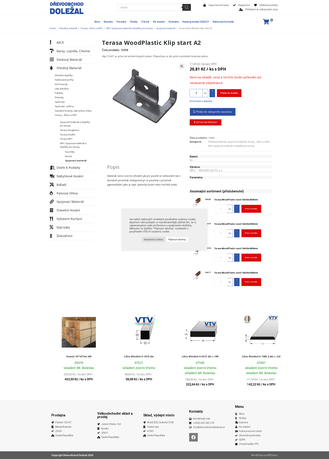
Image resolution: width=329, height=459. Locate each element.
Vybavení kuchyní (69, 219)
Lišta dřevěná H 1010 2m (139, 356)
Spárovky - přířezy (64, 106)
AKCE (60, 42)
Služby (133, 21)
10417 (208, 272)
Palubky (59, 92)
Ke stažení (159, 21)
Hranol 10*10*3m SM (78, 356)
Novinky (108, 21)
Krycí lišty (70, 151)
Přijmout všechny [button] (177, 239)
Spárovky (60, 101)
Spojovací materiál (165, 28)
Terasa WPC (66, 138)
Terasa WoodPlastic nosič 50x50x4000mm (236, 199)
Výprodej (63, 227)
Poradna (121, 21)
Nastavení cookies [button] (153, 239)
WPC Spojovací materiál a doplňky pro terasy (129, 28)
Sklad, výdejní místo (158, 415)
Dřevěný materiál (68, 28)
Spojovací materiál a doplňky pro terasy (75, 123)
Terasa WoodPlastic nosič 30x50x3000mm (236, 272)
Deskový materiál (69, 60)
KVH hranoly (61, 84)
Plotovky (59, 97)
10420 (208, 199)
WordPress (257, 455)
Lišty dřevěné (62, 88)
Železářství (64, 236)
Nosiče (68, 156)
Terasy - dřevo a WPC (92, 28)
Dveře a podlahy (68, 167)
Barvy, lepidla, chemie (73, 51)
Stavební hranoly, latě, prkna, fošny (73, 110)
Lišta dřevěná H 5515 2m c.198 (200, 356)
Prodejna (58, 415)
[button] (182, 66)
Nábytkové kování (70, 176)
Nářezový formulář (223, 21)
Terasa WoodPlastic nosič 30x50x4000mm (236, 248)
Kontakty (174, 21)
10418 (208, 248)
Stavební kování (68, 210)
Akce (97, 21)
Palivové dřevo (67, 193)
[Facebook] (193, 437)
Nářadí (61, 185)
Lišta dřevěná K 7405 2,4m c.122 (261, 356)
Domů (53, 28)
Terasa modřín (67, 134)
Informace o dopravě (201, 101)
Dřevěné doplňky (64, 75)
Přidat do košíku (229, 93)
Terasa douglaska (69, 130)
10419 (208, 223)
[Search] (186, 7)
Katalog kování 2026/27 (195, 21)
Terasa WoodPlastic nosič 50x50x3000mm (236, 224)
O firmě (145, 21)
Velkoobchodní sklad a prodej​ (115, 415)
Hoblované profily (64, 79)
